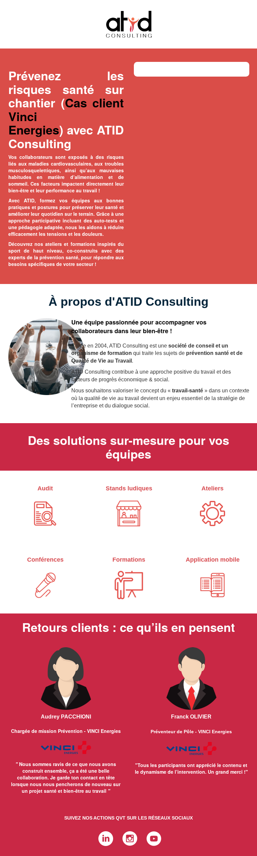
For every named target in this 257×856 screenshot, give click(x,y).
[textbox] (128, 446)
